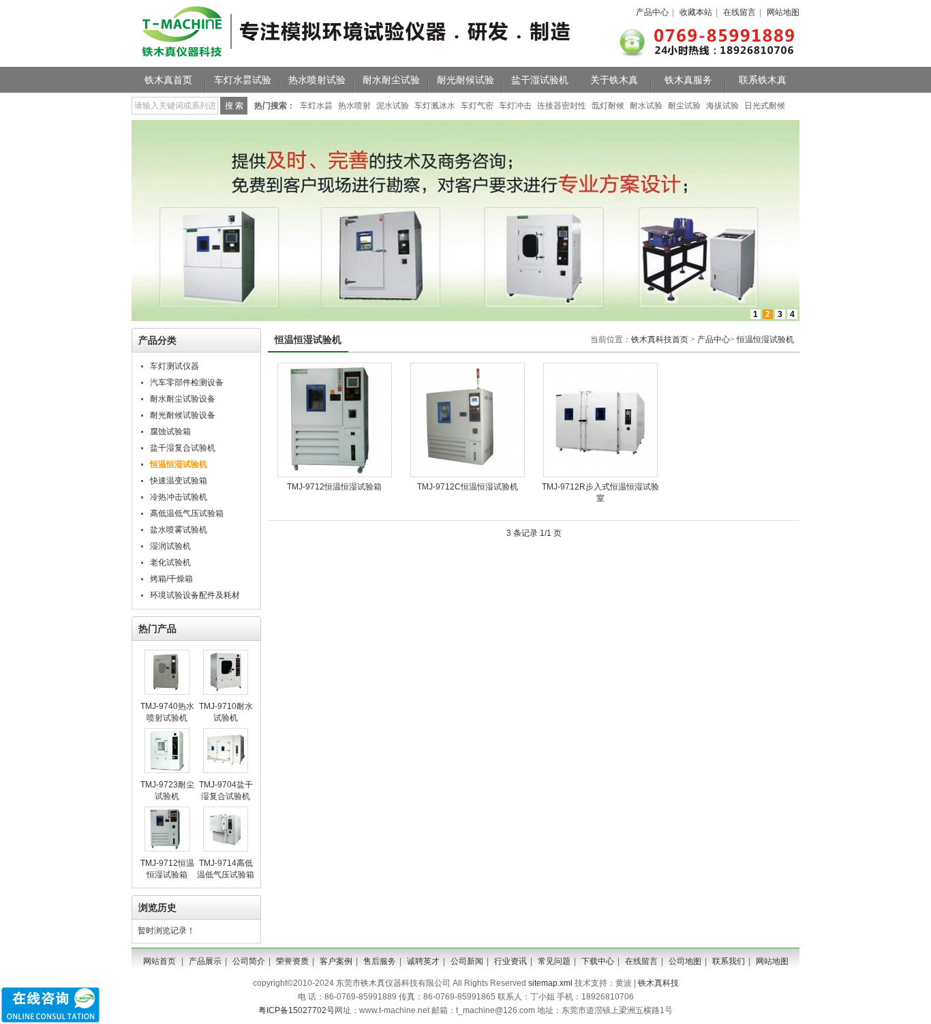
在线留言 (739, 12)
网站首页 (159, 961)
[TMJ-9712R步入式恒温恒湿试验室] (600, 474)
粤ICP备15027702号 (296, 1010)
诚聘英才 (423, 961)
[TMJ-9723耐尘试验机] (166, 770)
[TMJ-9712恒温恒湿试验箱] (166, 849)
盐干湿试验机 (539, 79)
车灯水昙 (316, 105)
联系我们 (728, 961)
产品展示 (205, 961)
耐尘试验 (684, 105)
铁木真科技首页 (659, 339)
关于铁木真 (614, 79)
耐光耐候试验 (465, 79)
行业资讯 (510, 961)
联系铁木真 (763, 79)
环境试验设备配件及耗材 (195, 595)
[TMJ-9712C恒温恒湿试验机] (467, 474)
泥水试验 (392, 105)
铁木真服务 (688, 79)
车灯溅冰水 (434, 105)
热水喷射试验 (317, 79)
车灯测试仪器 (174, 366)
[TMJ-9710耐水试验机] (225, 692)
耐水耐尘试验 (391, 79)
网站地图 (783, 12)
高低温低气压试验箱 (187, 513)
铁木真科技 (658, 983)
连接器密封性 (561, 105)
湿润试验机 (170, 546)
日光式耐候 (764, 105)
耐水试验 (646, 105)
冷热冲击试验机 (178, 497)
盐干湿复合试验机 (182, 448)
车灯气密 (477, 105)
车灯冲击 (515, 105)
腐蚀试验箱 (170, 431)
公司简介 (248, 961)
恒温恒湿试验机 (765, 339)
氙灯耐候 (608, 105)
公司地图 (685, 961)
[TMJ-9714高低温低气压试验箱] (225, 849)
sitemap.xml (550, 983)
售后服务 (379, 961)
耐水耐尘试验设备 (182, 399)
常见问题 (554, 961)
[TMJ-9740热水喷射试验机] (166, 692)
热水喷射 (354, 105)
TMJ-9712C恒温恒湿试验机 (467, 487)
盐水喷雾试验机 (178, 529)
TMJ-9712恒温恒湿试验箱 (334, 487)
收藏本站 (696, 12)
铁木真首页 (168, 79)
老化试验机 (170, 562)
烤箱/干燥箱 (171, 579)
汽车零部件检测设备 (187, 382)
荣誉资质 (292, 961)
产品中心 (652, 12)
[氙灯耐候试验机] (465, 318)
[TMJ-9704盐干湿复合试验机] (225, 770)
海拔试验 (722, 105)
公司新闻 (467, 961)
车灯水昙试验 (242, 79)
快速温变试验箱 (178, 480)
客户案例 (336, 961)
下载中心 (597, 961)
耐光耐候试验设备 (182, 415)
